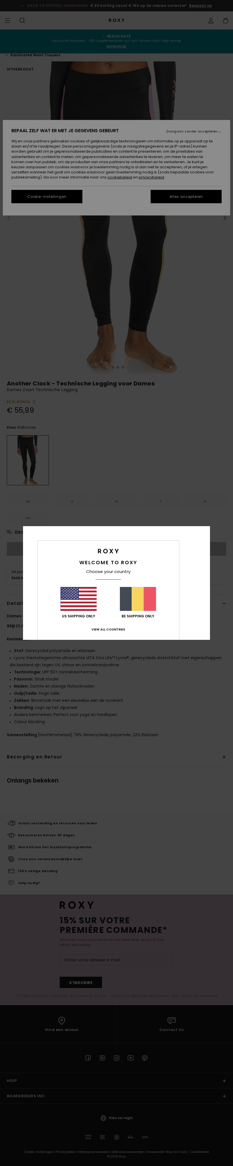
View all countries (108, 629)
